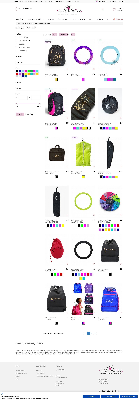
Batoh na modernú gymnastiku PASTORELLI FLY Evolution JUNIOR (103, 269)
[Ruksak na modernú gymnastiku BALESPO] (57, 104)
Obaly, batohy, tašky (78, 19)
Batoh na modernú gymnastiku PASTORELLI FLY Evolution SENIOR (50, 318)
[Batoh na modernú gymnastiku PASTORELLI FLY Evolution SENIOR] (57, 299)
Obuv (91, 19)
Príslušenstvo (62, 19)
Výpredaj (119, 19)
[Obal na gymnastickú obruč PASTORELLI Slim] (83, 201)
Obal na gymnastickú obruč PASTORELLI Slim (77, 221)
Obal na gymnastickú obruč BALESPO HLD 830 (77, 123)
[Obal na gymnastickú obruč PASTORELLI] (83, 250)
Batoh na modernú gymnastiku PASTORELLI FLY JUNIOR (77, 318)
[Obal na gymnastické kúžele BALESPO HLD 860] (57, 201)
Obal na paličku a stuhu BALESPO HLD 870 (104, 172)
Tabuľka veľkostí (59, 1)
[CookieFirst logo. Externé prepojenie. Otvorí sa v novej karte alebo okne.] (2, 394)
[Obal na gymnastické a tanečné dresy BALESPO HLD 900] (57, 153)
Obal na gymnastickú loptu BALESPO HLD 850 (104, 123)
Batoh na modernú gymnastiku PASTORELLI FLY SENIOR (103, 318)
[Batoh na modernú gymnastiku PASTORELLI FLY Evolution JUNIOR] (110, 250)
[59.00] (39, 103)
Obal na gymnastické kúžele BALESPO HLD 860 (51, 221)
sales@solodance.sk (61, 377)
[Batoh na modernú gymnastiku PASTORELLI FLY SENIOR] (110, 299)
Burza (108, 19)
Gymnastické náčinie (36, 19)
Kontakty (77, 1)
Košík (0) (120, 8)
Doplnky (51, 19)
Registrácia (113, 1)
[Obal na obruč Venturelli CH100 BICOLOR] (83, 55)
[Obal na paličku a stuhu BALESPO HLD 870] (110, 153)
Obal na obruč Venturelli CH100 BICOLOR (76, 75)
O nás (41, 1)
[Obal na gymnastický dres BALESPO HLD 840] (83, 153)
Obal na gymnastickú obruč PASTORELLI (77, 269)
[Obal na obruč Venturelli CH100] (110, 55)
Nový (73, 35)
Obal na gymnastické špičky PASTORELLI (104, 221)
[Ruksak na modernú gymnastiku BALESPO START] (57, 55)
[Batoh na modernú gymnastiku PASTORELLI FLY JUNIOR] (83, 299)
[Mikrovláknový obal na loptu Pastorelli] (57, 250)
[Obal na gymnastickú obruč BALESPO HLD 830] (83, 104)
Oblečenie (20, 19)
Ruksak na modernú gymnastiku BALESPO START (51, 75)
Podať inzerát (69, 1)
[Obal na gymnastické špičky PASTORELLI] (110, 201)
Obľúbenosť (64, 35)
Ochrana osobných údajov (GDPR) (45, 376)
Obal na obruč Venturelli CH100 (103, 75)
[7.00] (16, 103)
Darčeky (100, 19)
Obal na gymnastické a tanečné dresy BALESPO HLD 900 (51, 172)
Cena (54, 35)
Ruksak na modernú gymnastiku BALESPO (51, 123)
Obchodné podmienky (31, 1)
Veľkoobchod (48, 1)
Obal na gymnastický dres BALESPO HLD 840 (77, 172)
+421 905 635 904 (25, 8)
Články (17, 376)
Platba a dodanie (18, 1)
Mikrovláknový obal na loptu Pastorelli (51, 269)
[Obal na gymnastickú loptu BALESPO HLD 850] (110, 104)
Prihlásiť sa (122, 1)
